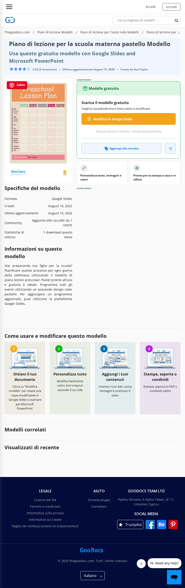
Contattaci (99, 506)
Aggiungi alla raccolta (124, 148)
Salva (20, 85)
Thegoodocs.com (18, 32)
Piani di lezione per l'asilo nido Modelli (110, 32)
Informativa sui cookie (45, 519)
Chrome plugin (99, 500)
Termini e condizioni (45, 506)
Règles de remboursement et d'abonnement (45, 526)
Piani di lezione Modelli (55, 32)
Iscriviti (171, 7)
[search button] (176, 20)
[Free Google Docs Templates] (10, 20)
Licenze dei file (45, 500)
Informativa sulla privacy (45, 513)
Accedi (151, 7)
